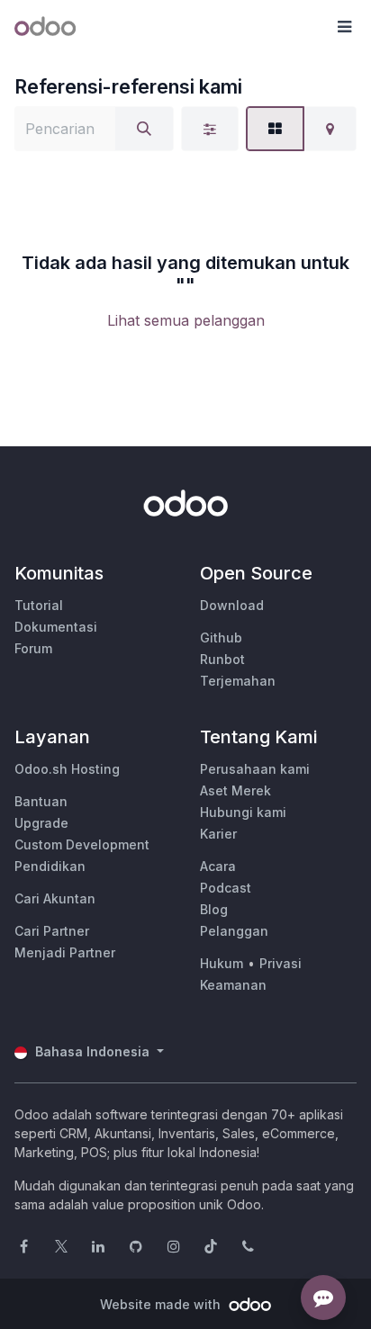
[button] (344, 27)
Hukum (221, 963)
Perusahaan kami (255, 769)
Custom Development (81, 844)
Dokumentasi (55, 626)
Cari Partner (51, 930)
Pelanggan (234, 930)
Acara (218, 866)
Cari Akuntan (54, 898)
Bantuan (41, 801)
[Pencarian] (144, 128)
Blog (214, 909)
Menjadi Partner (64, 952)
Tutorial (38, 605)
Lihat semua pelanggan (186, 320)
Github (221, 637)
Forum (33, 648)
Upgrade (41, 823)
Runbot (222, 659)
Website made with (162, 1304)
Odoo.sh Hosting (67, 769)
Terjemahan (238, 680)
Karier (218, 833)
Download (232, 605)
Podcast (225, 887)
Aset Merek (235, 790)
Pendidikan (50, 866)
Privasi (280, 963)
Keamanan (233, 984)
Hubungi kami (243, 812)
